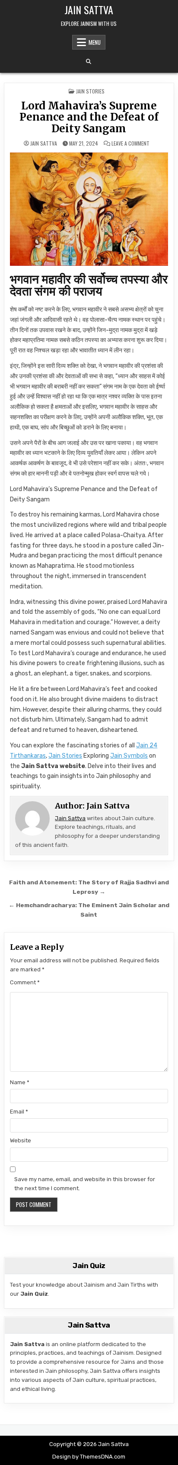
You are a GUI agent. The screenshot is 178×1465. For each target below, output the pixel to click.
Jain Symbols (129, 755)
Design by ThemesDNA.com (88, 1456)
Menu (95, 42)
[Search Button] (88, 61)
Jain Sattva (88, 9)
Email (19, 1111)
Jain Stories (65, 755)
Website (20, 1140)
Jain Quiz (34, 1294)
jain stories (90, 91)
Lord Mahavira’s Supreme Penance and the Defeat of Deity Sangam (89, 117)
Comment (25, 982)
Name (19, 1082)
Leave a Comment (130, 143)
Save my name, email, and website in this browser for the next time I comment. (84, 1183)
